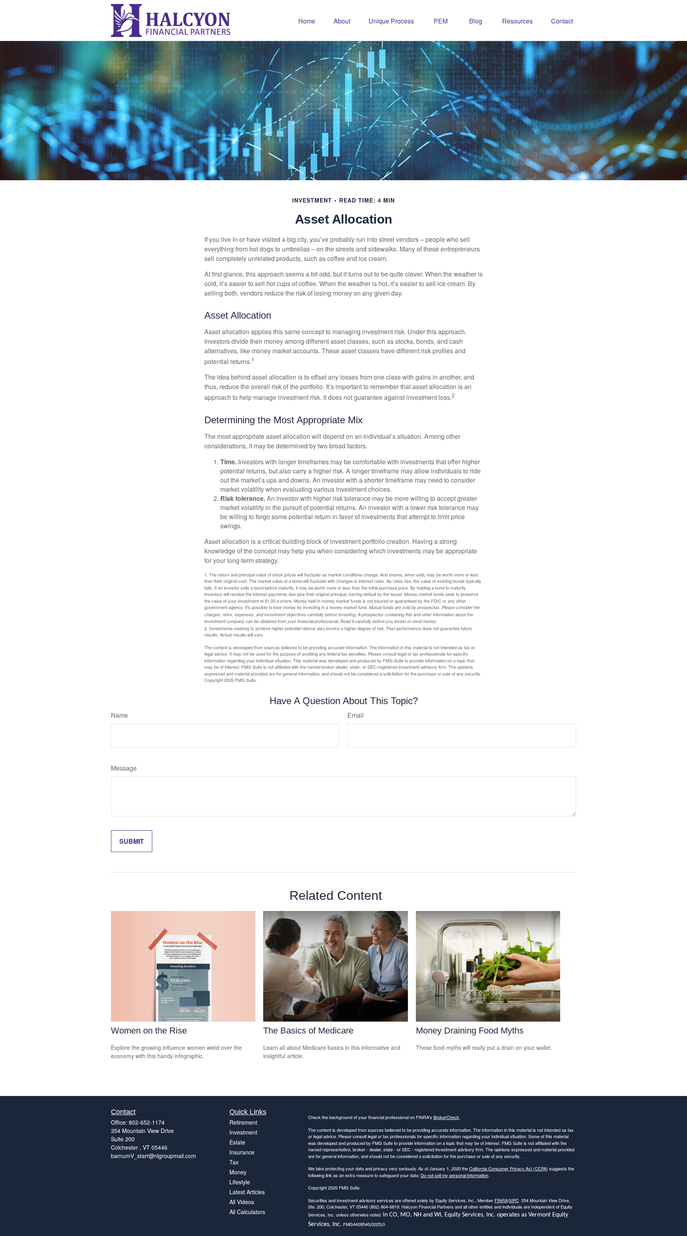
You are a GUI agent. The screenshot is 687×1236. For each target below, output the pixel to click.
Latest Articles (247, 1192)
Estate (237, 1142)
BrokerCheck (446, 1117)
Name (119, 715)
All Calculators (247, 1212)
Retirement (243, 1122)
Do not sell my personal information (454, 1175)
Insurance (241, 1152)
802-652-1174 (147, 1122)
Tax (234, 1162)
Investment (243, 1132)
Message (124, 768)
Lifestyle (239, 1182)
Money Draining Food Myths (470, 1031)
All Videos (241, 1202)
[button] (306, 20)
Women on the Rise (149, 1031)
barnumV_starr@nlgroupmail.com (153, 1156)
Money (237, 1172)
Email (355, 715)
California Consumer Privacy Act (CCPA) (508, 1168)
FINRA (501, 1200)
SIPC (514, 1200)
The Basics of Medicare (308, 1031)
